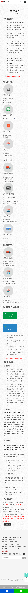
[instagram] (14, 554)
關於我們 (17, 13)
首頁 (13, 13)
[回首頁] (5, 1)
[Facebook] (10, 554)
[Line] (20, 554)
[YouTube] (24, 554)
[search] (21, 2)
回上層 (8, 524)
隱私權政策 (3, 579)
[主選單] (25, 2)
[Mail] (17, 554)
